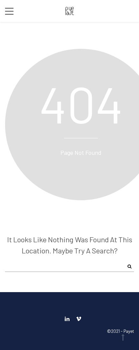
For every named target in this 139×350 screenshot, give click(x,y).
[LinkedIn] (67, 318)
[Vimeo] (77, 318)
